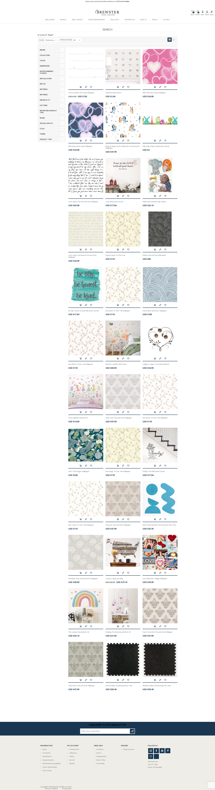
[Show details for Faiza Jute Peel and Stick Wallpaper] (122, 498)
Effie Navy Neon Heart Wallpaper (80, 146)
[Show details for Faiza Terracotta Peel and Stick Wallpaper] (160, 605)
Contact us (99, 749)
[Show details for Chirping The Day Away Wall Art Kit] (122, 605)
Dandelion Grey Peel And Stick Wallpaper (83, 579)
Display (62, 40)
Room (42, 118)
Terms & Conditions (51, 789)
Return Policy (100, 760)
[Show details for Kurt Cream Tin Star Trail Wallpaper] (85, 498)
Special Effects (46, 123)
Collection (45, 55)
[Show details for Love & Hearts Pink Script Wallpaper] (85, 66)
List (174, 40)
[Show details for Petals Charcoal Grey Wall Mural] (160, 229)
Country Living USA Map (114, 579)
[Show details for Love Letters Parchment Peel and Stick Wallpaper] (85, 229)
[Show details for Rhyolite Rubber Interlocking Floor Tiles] (160, 659)
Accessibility (100, 763)
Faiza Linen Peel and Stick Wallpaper (118, 418)
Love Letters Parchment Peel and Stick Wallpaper (82, 256)
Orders (71, 756)
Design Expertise (48, 760)
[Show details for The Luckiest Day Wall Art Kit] (85, 605)
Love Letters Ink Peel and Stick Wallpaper (83, 202)
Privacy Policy (66, 789)
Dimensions (45, 66)
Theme (42, 134)
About (45, 749)
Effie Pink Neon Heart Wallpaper (154, 93)
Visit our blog (47, 770)
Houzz (150, 756)
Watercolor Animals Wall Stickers (154, 202)
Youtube (162, 750)
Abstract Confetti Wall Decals (116, 364)
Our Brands (46, 753)
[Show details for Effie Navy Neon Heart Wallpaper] (85, 120)
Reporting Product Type (48, 112)
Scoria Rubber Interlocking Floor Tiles (118, 686)
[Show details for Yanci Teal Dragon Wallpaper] (85, 445)
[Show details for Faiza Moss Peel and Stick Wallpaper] (85, 659)
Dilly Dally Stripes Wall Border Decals (156, 146)
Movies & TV (45, 100)
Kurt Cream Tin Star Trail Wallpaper (81, 525)
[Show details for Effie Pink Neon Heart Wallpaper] (160, 66)
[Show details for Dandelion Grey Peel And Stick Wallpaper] (85, 552)
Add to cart (80, 86)
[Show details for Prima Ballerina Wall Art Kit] (85, 391)
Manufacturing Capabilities (52, 763)
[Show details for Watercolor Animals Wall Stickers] (160, 175)
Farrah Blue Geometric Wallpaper (155, 311)
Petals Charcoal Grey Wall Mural (154, 255)
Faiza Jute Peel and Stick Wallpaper (118, 525)
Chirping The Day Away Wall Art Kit (118, 632)
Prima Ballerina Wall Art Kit (78, 418)
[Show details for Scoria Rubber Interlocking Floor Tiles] (122, 659)
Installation (46, 78)
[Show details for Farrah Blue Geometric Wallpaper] (160, 284)
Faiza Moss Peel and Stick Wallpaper (81, 686)
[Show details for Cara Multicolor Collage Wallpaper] (160, 552)
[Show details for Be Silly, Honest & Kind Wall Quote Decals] (85, 284)
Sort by (41, 40)
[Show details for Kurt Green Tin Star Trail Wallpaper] (160, 391)
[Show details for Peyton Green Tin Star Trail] (122, 229)
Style (42, 129)
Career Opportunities (50, 767)
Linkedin (156, 756)
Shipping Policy (101, 756)
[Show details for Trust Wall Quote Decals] (122, 175)
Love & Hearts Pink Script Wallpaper (81, 93)
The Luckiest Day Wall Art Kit (78, 632)
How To (98, 753)
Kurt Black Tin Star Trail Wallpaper (117, 311)
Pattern (43, 105)
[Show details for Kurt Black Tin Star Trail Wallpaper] (122, 284)
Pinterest (167, 750)
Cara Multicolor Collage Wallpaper (155, 579)
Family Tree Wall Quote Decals (154, 471)
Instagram (150, 750)
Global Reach (47, 756)
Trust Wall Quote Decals (114, 202)
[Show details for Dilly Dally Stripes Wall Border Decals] (160, 120)
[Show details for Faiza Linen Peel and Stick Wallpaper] (122, 391)
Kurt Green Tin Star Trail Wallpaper (155, 418)
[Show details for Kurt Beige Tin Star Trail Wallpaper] (122, 445)
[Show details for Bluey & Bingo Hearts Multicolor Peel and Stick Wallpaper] (122, 120)
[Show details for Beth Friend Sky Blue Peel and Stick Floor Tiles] (160, 498)
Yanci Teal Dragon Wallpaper (78, 471)
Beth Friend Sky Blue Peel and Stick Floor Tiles (159, 525)
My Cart (72, 760)
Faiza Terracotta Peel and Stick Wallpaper (158, 632)
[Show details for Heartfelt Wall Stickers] (122, 66)
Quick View (85, 86)
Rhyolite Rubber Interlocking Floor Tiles (157, 686)
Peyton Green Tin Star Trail (115, 255)
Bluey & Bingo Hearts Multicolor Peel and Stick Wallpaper (122, 147)
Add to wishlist (91, 86)
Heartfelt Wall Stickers (113, 93)
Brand (42, 50)
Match (43, 84)
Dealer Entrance (128, 749)
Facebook (156, 750)
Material (44, 89)
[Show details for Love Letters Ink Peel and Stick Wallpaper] (85, 175)
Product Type (46, 139)
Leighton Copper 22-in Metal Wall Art (156, 364)
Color (42, 60)
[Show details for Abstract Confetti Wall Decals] (122, 338)
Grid (170, 40)
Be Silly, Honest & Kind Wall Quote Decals (83, 311)
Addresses (73, 753)
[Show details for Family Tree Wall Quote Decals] (160, 445)
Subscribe (132, 731)
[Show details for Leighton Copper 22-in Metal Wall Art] (160, 338)
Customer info (74, 749)
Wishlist (72, 763)
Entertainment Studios (47, 72)
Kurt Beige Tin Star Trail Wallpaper (117, 471)
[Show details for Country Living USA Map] (122, 552)
